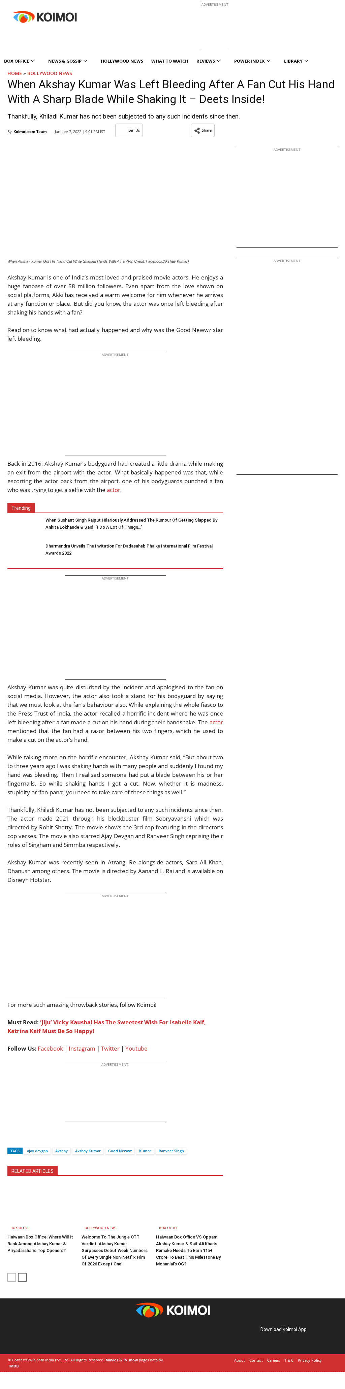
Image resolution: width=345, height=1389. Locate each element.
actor (113, 490)
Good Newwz (120, 1150)
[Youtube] (55, 1337)
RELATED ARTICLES (32, 1171)
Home (14, 73)
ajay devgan (37, 1150)
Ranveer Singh (171, 1150)
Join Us (134, 130)
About (239, 1360)
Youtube (136, 1048)
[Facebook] (12, 1139)
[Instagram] (27, 1337)
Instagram (82, 1048)
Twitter (110, 1048)
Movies (111, 1359)
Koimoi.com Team (30, 131)
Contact (256, 1360)
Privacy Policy (310, 1360)
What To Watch (169, 61)
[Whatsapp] (35, 1139)
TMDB (13, 1365)
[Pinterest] (36, 1337)
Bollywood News (49, 73)
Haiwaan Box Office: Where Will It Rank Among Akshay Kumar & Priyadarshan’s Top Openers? (40, 1243)
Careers (273, 1360)
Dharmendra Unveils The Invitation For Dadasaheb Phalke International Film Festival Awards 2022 (129, 549)
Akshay (61, 1150)
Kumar (145, 1150)
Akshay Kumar (88, 1150)
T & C (288, 1360)
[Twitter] (24, 1139)
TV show (130, 1359)
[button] (203, 130)
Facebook (50, 1048)
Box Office (20, 1227)
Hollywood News (122, 61)
